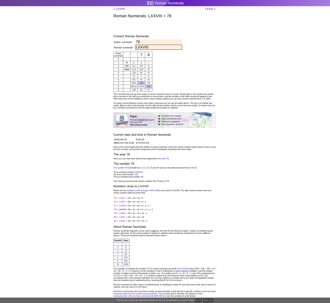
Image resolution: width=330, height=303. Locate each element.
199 (198, 273)
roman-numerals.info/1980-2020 (149, 296)
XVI (136, 287)
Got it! (198, 300)
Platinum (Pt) (163, 181)
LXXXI (122, 221)
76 (115, 202)
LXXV (122, 198)
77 (115, 206)
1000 (125, 264)
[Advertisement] (165, 27)
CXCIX (116, 275)
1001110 (139, 172)
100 (125, 257)
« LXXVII (119, 8)
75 (115, 198)
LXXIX (122, 213)
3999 (208, 99)
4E (142, 177)
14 (162, 273)
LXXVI (122, 202)
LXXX (122, 217)
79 (115, 213)
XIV (176, 273)
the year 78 (164, 158)
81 (115, 221)
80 (115, 217)
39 (158, 168)
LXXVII (122, 206)
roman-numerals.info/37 (147, 294)
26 (151, 168)
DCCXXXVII (182, 269)
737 (148, 269)
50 (126, 254)
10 (126, 251)
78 (115, 209)
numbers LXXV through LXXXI (140, 190)
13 (148, 168)
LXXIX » (210, 8)
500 (125, 261)
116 (136, 174)
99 (170, 280)
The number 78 (120, 168)
